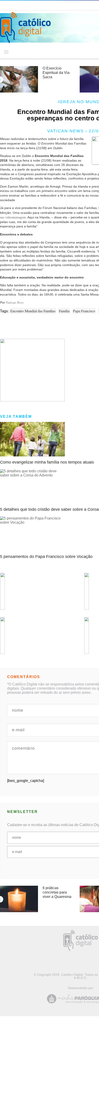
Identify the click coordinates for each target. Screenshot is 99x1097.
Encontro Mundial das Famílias (32, 310)
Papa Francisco (84, 310)
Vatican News (14, 302)
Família (64, 310)
